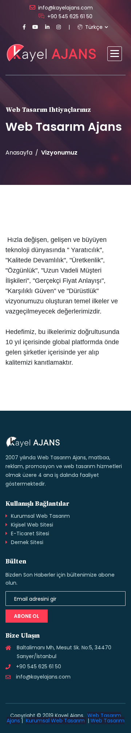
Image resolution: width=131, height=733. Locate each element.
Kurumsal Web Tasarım (40, 516)
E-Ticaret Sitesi (30, 533)
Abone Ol (26, 616)
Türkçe (93, 27)
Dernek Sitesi (27, 542)
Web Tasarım (107, 720)
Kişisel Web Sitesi (32, 524)
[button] (114, 53)
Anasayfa (18, 153)
